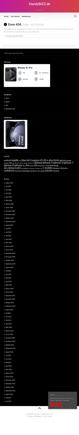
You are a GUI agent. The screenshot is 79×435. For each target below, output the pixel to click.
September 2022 (10, 348)
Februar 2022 (9, 373)
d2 (44, 160)
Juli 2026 (8, 186)
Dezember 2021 (10, 380)
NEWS (8, 102)
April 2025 (9, 239)
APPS (7, 98)
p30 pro (42, 165)
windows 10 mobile (37, 171)
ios (10, 163)
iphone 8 (9, 165)
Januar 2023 (9, 334)
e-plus (50, 160)
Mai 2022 (8, 362)
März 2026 (9, 200)
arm (20, 160)
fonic (56, 160)
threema (64, 168)
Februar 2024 (9, 288)
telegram (56, 168)
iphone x (19, 165)
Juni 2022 (8, 359)
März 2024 (9, 285)
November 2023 (10, 299)
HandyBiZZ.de (39, 4)
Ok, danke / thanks (56, 404)
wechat (18, 171)
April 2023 (9, 324)
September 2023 (10, 306)
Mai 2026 (8, 193)
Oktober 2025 (10, 218)
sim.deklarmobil (12, 168)
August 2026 (9, 183)
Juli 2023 (8, 313)
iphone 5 (48, 162)
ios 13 (23, 163)
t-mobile (47, 168)
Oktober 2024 (10, 260)
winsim (49, 170)
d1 (41, 160)
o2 (35, 165)
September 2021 (10, 390)
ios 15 (32, 163)
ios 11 (14, 163)
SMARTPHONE (10, 109)
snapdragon (31, 168)
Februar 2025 (9, 246)
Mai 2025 (8, 235)
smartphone (25, 168)
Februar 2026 (9, 204)
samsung (54, 165)
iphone (38, 162)
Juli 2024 (8, 271)
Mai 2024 (8, 278)
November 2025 (10, 214)
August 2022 (9, 352)
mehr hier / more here (62, 400)
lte (27, 165)
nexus (31, 165)
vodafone (9, 170)
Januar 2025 (9, 250)
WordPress (38, 416)
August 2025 (9, 225)
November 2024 (10, 257)
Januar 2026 (9, 207)
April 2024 (9, 281)
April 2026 (9, 197)
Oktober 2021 (10, 387)
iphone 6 (58, 162)
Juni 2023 (8, 317)
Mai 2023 (8, 320)
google (68, 160)
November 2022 (10, 341)
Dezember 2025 (10, 211)
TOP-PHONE (15, 16)
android (7, 160)
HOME (6, 16)
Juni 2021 (8, 401)
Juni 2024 (8, 274)
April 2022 (9, 366)
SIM (7, 105)
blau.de (25, 160)
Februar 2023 (9, 331)
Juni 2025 (8, 232)
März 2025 (9, 243)
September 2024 (10, 264)
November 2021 (10, 383)
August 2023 (9, 309)
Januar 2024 (9, 292)
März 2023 (9, 327)
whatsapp (25, 171)
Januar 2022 (9, 376)
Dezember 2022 (10, 338)
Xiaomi (56, 171)
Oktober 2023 (10, 302)
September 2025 (10, 221)
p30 (38, 165)
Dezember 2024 (10, 253)
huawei (6, 163)
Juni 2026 (8, 190)
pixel (47, 165)
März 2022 (9, 369)
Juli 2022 (8, 355)
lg (24, 165)
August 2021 (9, 394)
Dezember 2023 (10, 295)
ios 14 (28, 163)
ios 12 (19, 163)
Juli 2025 (8, 228)
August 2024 (9, 267)
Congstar (35, 160)
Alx (50, 416)
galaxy (63, 160)
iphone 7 (68, 162)
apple (15, 160)
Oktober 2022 (10, 345)
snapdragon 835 (38, 168)
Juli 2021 (8, 398)
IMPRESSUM (26, 16)
